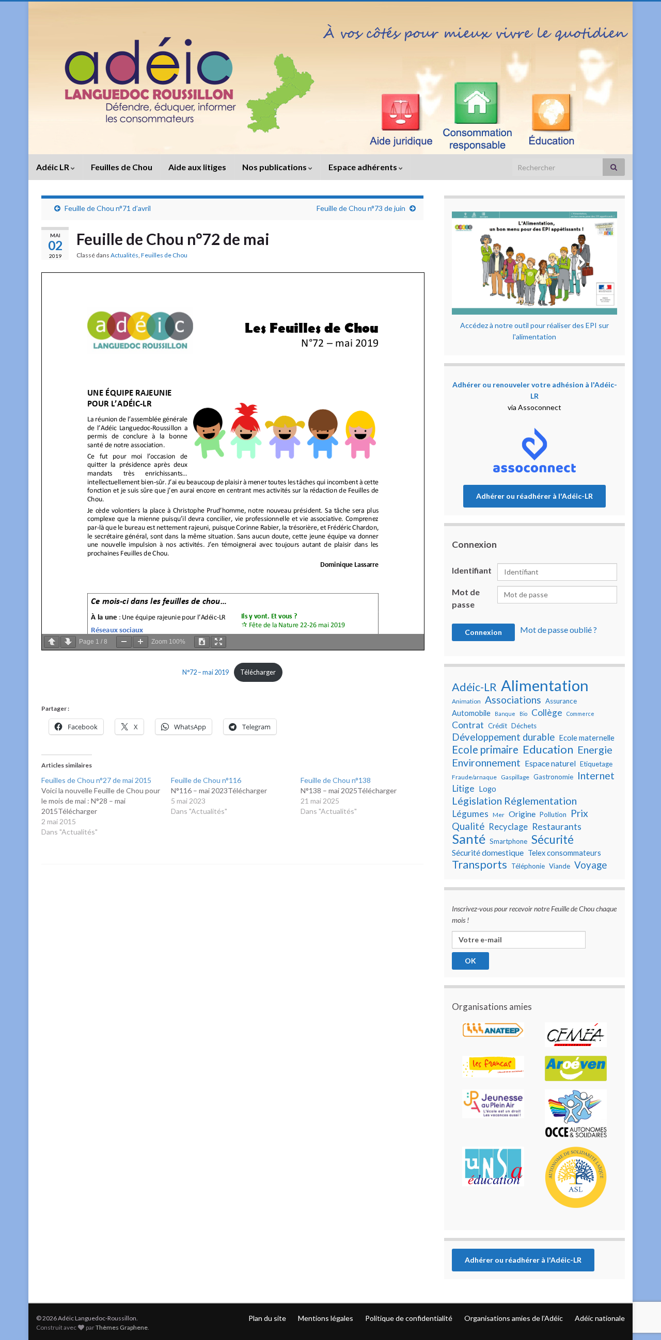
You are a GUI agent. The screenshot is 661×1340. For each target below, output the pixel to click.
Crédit (497, 726)
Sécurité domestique (488, 852)
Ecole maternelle (587, 737)
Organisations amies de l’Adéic (513, 1318)
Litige (463, 788)
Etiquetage (596, 764)
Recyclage (508, 827)
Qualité (468, 826)
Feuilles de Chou (121, 167)
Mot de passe (466, 598)
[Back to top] (638, 1279)
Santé (468, 838)
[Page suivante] (68, 642)
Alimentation (545, 685)
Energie (594, 749)
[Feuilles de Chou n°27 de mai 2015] (106, 806)
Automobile (471, 713)
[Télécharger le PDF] (202, 642)
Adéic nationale (600, 1318)
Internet (596, 775)
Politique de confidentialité (408, 1318)
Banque (505, 713)
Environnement (486, 762)
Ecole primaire (485, 749)
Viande (559, 866)
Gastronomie (553, 777)
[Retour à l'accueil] (330, 78)
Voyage (590, 865)
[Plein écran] (218, 642)
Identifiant (472, 570)
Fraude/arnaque (474, 777)
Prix (579, 813)
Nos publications (275, 167)
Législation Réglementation (514, 800)
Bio (523, 713)
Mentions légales (325, 1318)
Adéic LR (53, 167)
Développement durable (503, 737)
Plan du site (267, 1318)
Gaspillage (515, 777)
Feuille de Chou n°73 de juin (361, 208)
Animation (466, 701)
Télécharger (258, 672)
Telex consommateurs (564, 852)
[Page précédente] (51, 642)
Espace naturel (550, 763)
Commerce (580, 713)
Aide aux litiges (197, 167)
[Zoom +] (140, 642)
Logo (487, 789)
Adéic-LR (474, 687)
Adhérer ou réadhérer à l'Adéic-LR (534, 496)
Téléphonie (528, 866)
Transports (479, 864)
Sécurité (552, 839)
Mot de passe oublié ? (558, 629)
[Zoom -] (124, 642)
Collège (546, 712)
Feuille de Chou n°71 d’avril (108, 208)
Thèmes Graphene (122, 1327)
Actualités (124, 255)
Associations (513, 700)
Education (548, 749)
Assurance (561, 701)
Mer (499, 815)
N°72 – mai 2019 (205, 672)
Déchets (524, 726)
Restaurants (556, 826)
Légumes (470, 813)
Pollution (553, 814)
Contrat (468, 725)
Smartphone (508, 841)
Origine (522, 814)
